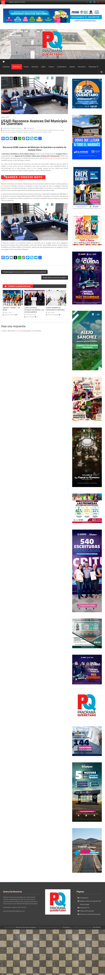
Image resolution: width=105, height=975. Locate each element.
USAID (49, 132)
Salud (43, 67)
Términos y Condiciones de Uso (90, 914)
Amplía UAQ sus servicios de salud (54, 277)
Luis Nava (7, 132)
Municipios (17, 67)
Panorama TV (93, 67)
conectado (18, 331)
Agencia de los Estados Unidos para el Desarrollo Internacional (19, 130)
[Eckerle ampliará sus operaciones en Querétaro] (56, 298)
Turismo (51, 67)
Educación (82, 67)
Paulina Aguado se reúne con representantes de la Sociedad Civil (25, 272)
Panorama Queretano (9, 315)
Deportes (35, 67)
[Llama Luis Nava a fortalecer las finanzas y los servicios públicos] (34, 298)
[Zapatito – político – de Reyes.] (13, 298)
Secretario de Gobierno (29, 132)
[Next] (97, 187)
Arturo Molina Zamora (42, 130)
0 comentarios (30, 128)
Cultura (26, 67)
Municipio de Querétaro (17, 132)
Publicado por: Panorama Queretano (12, 128)
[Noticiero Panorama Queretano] (52, 44)
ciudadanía (7, 186)
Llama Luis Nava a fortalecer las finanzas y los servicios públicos (34, 310)
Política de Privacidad (87, 911)
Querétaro (6, 67)
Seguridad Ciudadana (41, 132)
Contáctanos (61, 67)
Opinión (72, 67)
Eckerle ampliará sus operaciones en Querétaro (55, 309)
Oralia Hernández (30, 317)
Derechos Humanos (54, 130)
